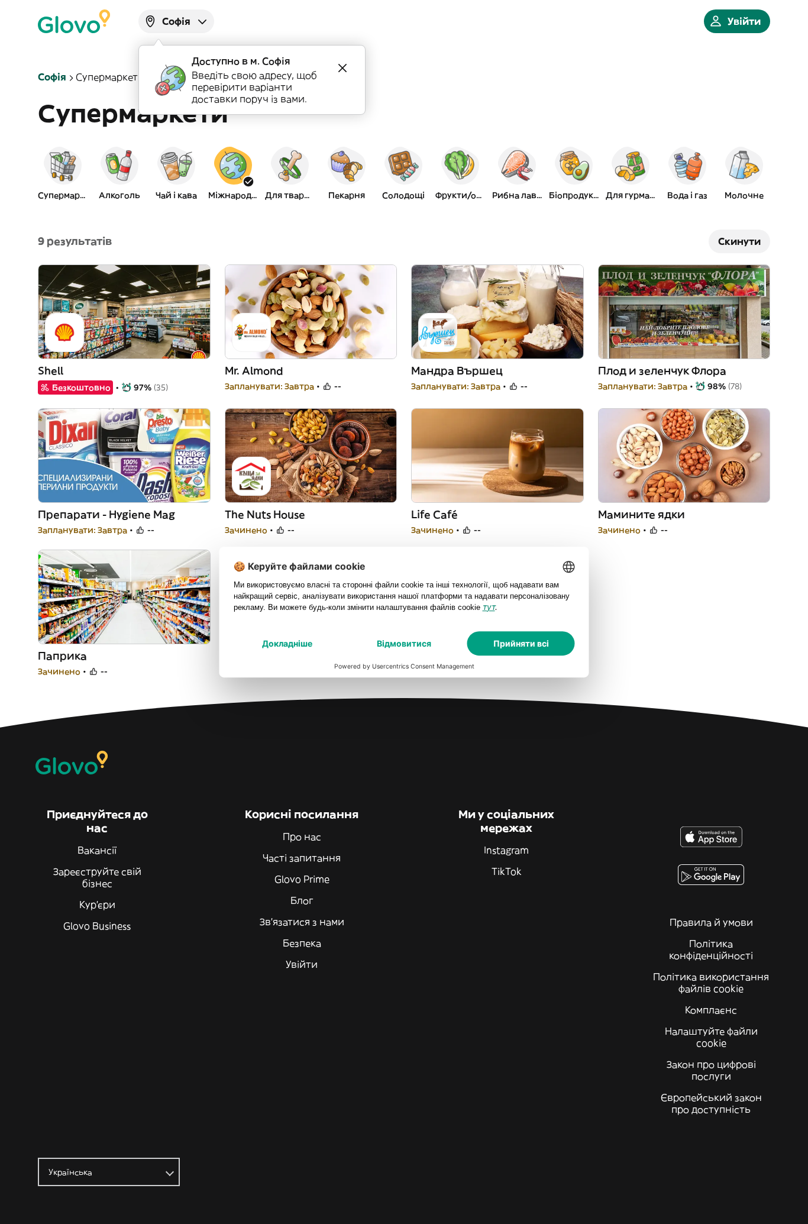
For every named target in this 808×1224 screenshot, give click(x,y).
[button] (63, 172)
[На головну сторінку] (74, 21)
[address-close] (342, 68)
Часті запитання (302, 858)
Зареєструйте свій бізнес (97, 877)
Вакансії (97, 850)
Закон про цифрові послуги (711, 1070)
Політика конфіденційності (711, 949)
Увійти (302, 964)
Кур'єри (97, 904)
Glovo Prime (301, 879)
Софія (52, 77)
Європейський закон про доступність (711, 1103)
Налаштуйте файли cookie (711, 1037)
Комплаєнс (711, 1010)
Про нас (302, 836)
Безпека (302, 943)
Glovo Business (97, 926)
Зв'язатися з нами (302, 922)
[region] (404, 172)
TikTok (507, 871)
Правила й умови (711, 922)
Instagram (506, 850)
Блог (301, 900)
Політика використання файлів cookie (711, 982)
